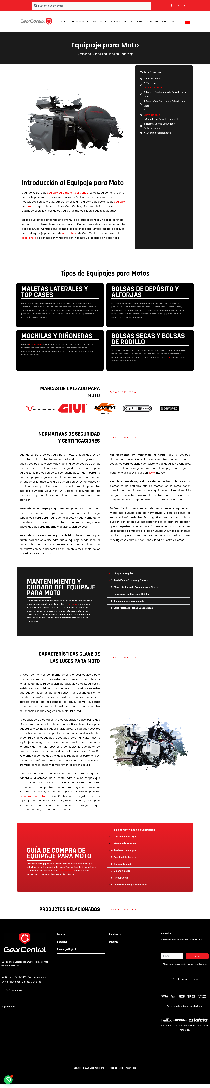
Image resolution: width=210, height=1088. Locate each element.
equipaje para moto (59, 192)
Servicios (98, 21)
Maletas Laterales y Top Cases (54, 292)
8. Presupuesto (119, 877)
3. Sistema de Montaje (123, 843)
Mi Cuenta (177, 21)
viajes (169, 357)
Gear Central (81, 192)
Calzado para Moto (154, 87)
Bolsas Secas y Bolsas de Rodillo (148, 339)
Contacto (152, 21)
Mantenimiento (152, 114)
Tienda (58, 21)
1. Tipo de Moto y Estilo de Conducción (133, 829)
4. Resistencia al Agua (123, 850)
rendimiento (72, 604)
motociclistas (35, 344)
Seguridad (108, 54)
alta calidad (69, 233)
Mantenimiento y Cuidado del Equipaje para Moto (61, 587)
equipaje (119, 201)
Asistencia (117, 21)
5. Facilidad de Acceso (123, 857)
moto (31, 206)
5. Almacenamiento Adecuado (127, 601)
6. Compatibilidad (121, 864)
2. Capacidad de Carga (123, 836)
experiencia (29, 238)
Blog (164, 21)
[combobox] (91, 6)
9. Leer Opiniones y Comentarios (129, 884)
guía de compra (66, 870)
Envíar (197, 956)
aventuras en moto (32, 796)
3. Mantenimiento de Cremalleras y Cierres (134, 587)
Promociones (77, 21)
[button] (148, 573)
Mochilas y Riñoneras (56, 336)
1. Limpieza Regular (122, 573)
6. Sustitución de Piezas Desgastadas (132, 607)
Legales (113, 942)
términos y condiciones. (195, 963)
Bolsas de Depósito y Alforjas (145, 292)
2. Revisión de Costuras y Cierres (129, 580)
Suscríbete (167, 933)
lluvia (152, 472)
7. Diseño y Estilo (120, 870)
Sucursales (137, 21)
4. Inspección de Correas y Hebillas (130, 594)
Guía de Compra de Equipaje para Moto (59, 853)
